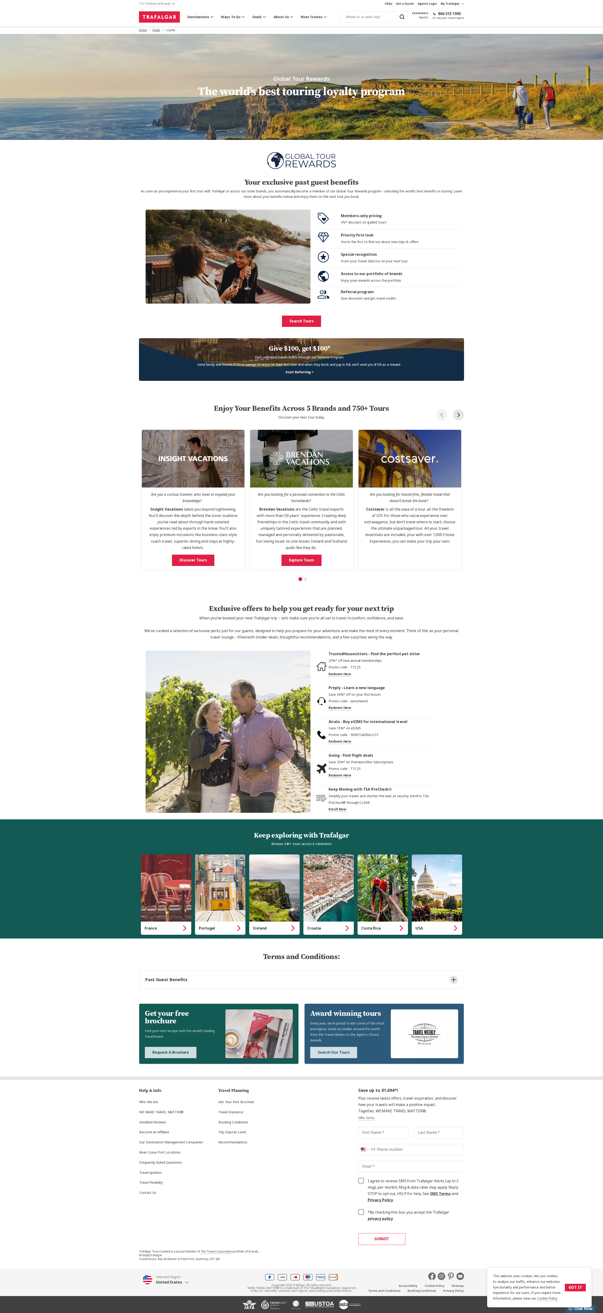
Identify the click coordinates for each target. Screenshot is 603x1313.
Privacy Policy (380, 1200)
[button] (165, 1279)
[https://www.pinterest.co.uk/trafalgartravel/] (451, 1276)
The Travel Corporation (216, 1251)
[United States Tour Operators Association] (320, 1306)
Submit (381, 1239)
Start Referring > (299, 372)
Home (143, 30)
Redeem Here (340, 674)
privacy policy (380, 1218)
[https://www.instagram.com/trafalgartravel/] (442, 1276)
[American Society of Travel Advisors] (350, 1306)
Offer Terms (366, 1118)
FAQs (388, 3)
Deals (156, 30)
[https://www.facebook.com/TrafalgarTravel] (433, 1276)
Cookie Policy (547, 1298)
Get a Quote (405, 3)
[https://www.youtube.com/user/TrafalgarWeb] (460, 1276)
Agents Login (427, 3)
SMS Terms (440, 1193)
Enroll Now (337, 809)
